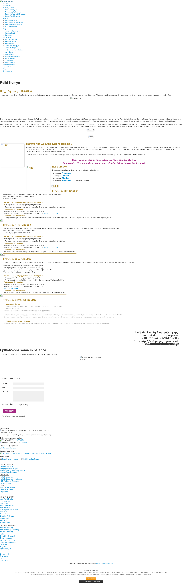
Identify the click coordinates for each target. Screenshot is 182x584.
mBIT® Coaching (11, 27)
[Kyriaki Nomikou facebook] (30, 459)
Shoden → (66, 173)
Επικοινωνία (7, 71)
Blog (4, 69)
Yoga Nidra (9, 60)
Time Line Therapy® (12, 46)
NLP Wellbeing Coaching (13, 24)
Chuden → (66, 175)
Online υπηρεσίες (9, 65)
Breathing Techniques (12, 56)
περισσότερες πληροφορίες (91, 581)
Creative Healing (10, 33)
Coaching (6, 18)
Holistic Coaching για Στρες (15, 22)
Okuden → (66, 178)
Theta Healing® (10, 48)
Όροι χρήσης (108, 563)
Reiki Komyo (9, 43)
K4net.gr (99, 563)
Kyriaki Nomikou (46, 453)
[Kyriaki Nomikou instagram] (9, 459)
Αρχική (5, 3)
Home (2, 552)
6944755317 (27, 442)
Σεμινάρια (7, 67)
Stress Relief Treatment (13, 16)
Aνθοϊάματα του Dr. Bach (14, 50)
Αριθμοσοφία (10, 62)
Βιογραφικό (7, 5)
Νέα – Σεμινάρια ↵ (51, 213)
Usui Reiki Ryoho (11, 39)
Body (4, 29)
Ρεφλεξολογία (8, 8)
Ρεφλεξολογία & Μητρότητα (16, 14)
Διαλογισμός (10, 58)
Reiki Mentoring (10, 41)
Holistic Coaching (11, 20)
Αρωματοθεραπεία (12, 31)
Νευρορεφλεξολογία (13, 12)
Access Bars (9, 54)
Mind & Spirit (7, 37)
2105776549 (18, 440)
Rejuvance (8, 35)
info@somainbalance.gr (8, 448)
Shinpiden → (67, 180)
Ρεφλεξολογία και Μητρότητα (12, 470)
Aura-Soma (9, 52)
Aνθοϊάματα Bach (7, 540)
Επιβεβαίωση (23, 405)
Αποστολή (9, 411)
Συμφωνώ (91, 578)
